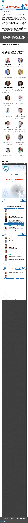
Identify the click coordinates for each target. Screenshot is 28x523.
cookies (16, 518)
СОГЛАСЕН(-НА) (4, 521)
